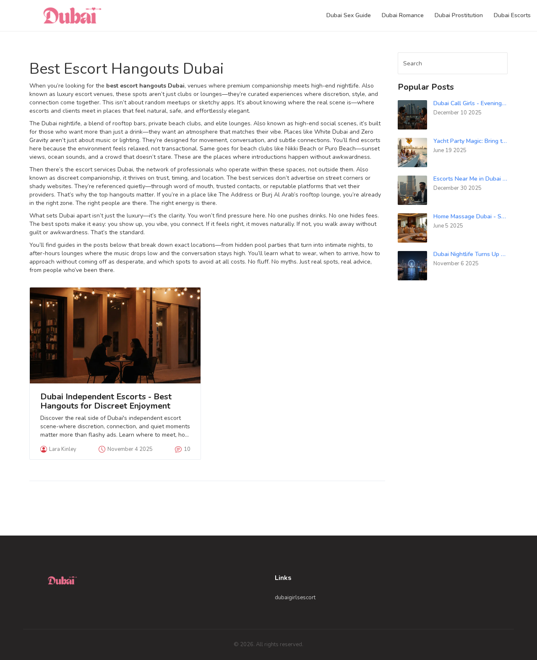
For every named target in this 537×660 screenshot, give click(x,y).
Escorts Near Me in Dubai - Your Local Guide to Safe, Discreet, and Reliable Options (470, 179)
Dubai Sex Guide (348, 15)
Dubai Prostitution (459, 15)
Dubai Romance (403, 15)
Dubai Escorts (512, 15)
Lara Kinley (62, 449)
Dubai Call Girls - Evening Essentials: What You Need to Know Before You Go (470, 103)
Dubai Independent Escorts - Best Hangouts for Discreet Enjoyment (106, 401)
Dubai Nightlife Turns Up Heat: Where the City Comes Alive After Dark (470, 254)
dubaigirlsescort (295, 597)
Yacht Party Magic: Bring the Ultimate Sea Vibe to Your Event (470, 141)
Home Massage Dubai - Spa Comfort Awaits (470, 216)
